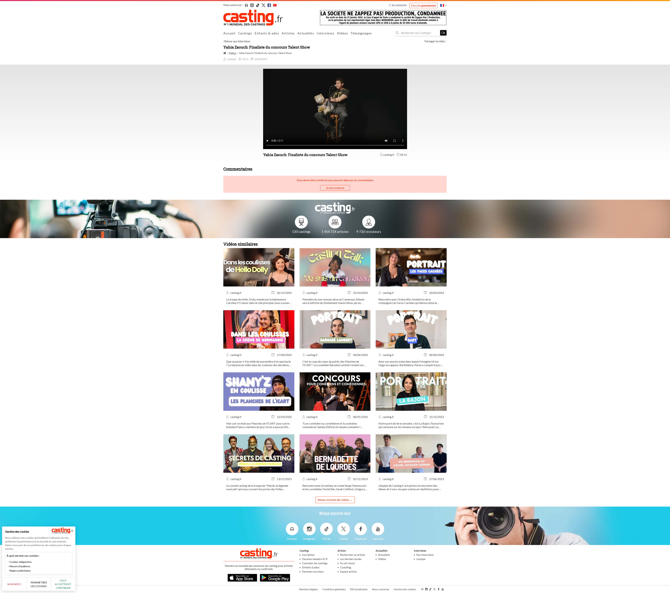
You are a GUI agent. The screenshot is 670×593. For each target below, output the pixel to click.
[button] (443, 5)
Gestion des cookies (405, 589)
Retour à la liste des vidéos (333, 499)
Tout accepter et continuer (63, 584)
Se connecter (399, 5)
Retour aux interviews (237, 41)
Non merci (14, 584)
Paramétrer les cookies (39, 584)
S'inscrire (423, 5)
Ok (443, 33)
